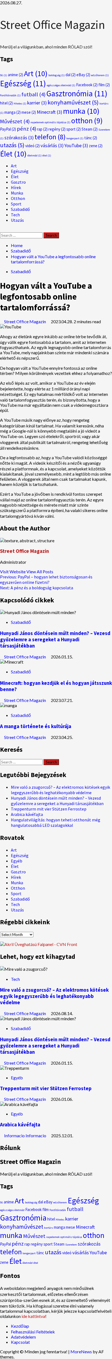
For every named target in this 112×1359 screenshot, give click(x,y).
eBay (83, 74)
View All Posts (39, 571)
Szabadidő (20, 209)
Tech (15, 214)
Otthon (18, 198)
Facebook (87, 84)
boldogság (56, 75)
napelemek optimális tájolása (50, 122)
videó (32, 145)
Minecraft (49, 112)
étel (46, 155)
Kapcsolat (20, 1342)
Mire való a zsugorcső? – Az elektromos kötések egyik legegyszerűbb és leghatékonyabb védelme (60, 789)
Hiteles (20, 103)
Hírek (16, 187)
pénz (26, 128)
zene (95, 145)
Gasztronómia (76, 93)
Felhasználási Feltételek (33, 1331)
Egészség (23, 83)
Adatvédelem (23, 1336)
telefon (50, 136)
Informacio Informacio (25, 1135)
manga (12, 112)
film (104, 84)
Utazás (17, 220)
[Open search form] (1, 229)
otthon (87, 120)
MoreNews (81, 1351)
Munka (17, 193)
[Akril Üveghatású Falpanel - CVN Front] (38, 944)
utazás (12, 145)
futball (33, 94)
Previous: (46, 579)
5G (3, 75)
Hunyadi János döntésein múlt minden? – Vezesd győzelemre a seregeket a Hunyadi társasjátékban (55, 639)
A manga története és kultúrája (35, 726)
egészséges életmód (61, 85)
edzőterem (100, 75)
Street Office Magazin (52, 24)
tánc (90, 137)
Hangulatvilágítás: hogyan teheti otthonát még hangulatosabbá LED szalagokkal (55, 822)
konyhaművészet (73, 102)
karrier (37, 103)
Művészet (15, 121)
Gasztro (18, 182)
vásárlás (52, 145)
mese (28, 112)
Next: (36, 587)
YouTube (76, 145)
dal (71, 74)
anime (15, 74)
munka (81, 111)
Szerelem (71, 1244)
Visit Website (13, 571)
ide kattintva (33, 1316)
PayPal (8, 129)
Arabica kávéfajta (27, 814)
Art (36, 73)
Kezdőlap (20, 1326)
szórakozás (19, 137)
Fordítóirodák (10, 95)
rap (42, 129)
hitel (6, 103)
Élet (13, 154)
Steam (90, 129)
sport (73, 129)
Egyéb (16, 861)
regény (57, 129)
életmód (34, 155)
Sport (16, 204)
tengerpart (74, 138)
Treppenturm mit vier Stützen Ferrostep (48, 809)
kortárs (48, 1227)
